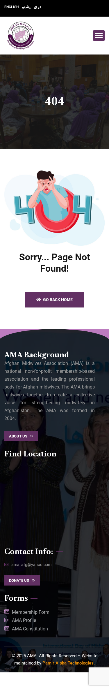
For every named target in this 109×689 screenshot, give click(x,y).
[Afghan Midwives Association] (20, 35)
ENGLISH (11, 7)
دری (37, 6)
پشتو (26, 6)
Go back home (57, 299)
